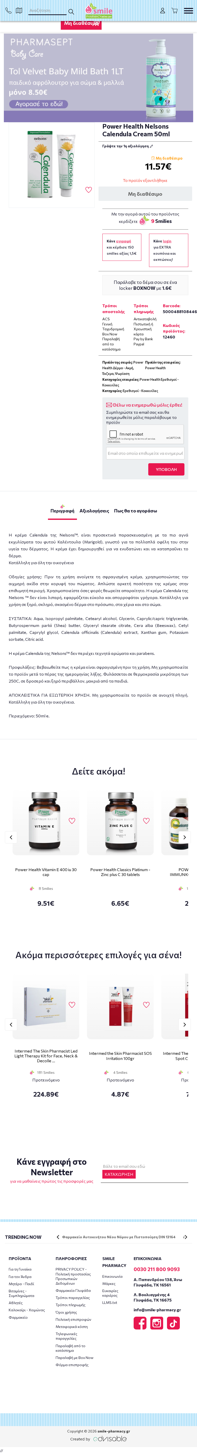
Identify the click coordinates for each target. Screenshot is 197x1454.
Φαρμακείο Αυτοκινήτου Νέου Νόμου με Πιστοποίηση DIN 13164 (118, 1237)
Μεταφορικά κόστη (72, 1326)
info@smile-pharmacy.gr (157, 1309)
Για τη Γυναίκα (20, 1269)
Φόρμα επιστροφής (72, 1365)
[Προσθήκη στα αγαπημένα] (88, 190)
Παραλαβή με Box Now (74, 1357)
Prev (11, 837)
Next (185, 837)
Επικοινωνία (112, 1276)
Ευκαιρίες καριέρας (110, 1292)
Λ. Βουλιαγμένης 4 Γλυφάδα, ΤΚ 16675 (153, 1297)
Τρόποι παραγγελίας (73, 1297)
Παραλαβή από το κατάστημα (70, 1348)
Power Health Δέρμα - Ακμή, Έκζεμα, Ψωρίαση (122, 368)
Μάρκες (108, 1283)
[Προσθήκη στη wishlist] (72, 821)
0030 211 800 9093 (157, 1269)
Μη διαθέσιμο (81, 23)
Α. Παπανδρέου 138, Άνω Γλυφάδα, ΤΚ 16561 (158, 1282)
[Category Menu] (188, 10)
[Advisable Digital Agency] (98, 1438)
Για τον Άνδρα (20, 1276)
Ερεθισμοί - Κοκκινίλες (140, 391)
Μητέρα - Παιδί (21, 1284)
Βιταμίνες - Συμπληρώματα (21, 1293)
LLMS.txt (109, 1302)
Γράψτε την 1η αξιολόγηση (126, 146)
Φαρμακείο (18, 1317)
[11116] (51, 165)
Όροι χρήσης (66, 1312)
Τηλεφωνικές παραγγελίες (66, 1336)
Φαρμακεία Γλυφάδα (73, 1290)
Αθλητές (16, 1303)
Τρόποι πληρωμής (70, 1305)
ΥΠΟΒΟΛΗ (166, 469)
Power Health (155, 368)
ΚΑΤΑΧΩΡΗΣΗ (119, 1174)
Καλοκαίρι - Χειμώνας (27, 1310)
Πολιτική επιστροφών (73, 1319)
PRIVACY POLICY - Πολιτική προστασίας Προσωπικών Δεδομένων (73, 1276)
